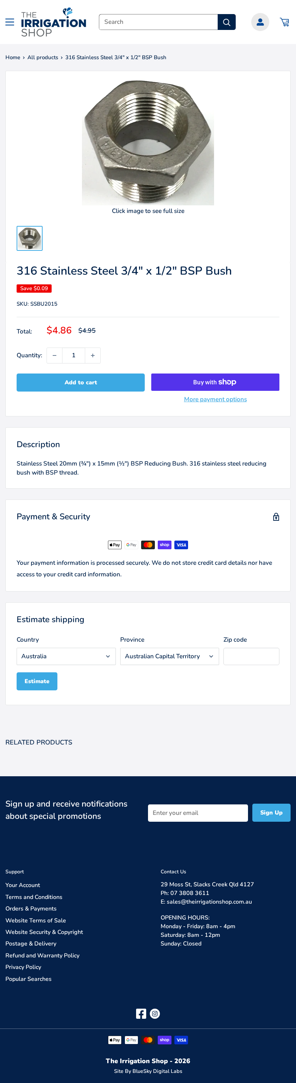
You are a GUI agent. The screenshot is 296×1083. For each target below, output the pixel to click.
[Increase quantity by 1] (92, 355)
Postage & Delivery (30, 944)
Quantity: (29, 355)
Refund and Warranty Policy (42, 956)
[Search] (227, 22)
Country (28, 640)
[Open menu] (9, 22)
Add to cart (81, 383)
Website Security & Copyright (44, 932)
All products (42, 57)
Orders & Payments (31, 909)
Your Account (22, 885)
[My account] (260, 22)
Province (132, 640)
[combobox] (158, 22)
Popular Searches (28, 979)
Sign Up (271, 813)
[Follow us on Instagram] (155, 1013)
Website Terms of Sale (35, 921)
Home (12, 57)
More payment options (215, 399)
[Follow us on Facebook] (141, 1013)
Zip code (235, 640)
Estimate (37, 681)
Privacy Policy (23, 967)
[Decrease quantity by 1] (54, 355)
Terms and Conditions (33, 897)
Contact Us (173, 871)
